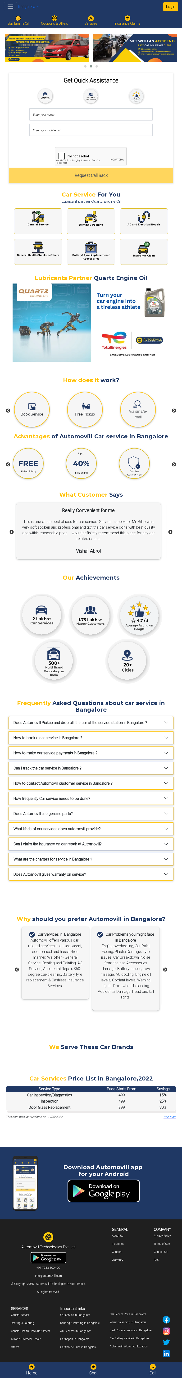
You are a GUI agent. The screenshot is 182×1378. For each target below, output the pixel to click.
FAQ (156, 1260)
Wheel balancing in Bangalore (128, 1322)
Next (174, 410)
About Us (117, 1235)
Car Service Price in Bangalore (78, 1347)
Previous (8, 410)
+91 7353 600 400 (48, 1267)
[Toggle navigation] (10, 6)
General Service (20, 1315)
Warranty (117, 1260)
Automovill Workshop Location (129, 1346)
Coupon (117, 1252)
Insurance (118, 1243)
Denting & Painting (22, 1323)
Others (15, 1347)
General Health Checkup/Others (30, 1331)
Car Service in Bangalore (75, 1315)
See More (170, 1117)
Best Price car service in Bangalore (130, 1330)
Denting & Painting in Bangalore (80, 1323)
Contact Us (161, 1252)
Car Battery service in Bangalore (129, 1338)
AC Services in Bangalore (75, 1331)
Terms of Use (162, 1243)
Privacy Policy (162, 1235)
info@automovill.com (48, 1275)
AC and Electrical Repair (26, 1339)
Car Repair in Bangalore (74, 1339)
